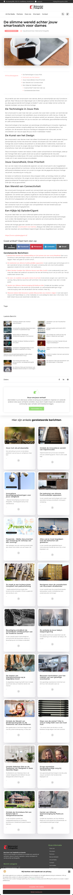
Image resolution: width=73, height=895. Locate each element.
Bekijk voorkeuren (36, 892)
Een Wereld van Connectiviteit (33, 82)
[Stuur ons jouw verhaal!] (36, 391)
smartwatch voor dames (27, 227)
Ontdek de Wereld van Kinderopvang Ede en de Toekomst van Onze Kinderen (18, 722)
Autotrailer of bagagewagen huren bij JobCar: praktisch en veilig (23, 348)
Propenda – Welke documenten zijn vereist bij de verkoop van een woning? (19, 540)
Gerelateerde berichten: (32, 90)
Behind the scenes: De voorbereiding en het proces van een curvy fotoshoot (34, 255)
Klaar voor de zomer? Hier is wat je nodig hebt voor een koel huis (53, 722)
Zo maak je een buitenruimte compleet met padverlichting (18, 585)
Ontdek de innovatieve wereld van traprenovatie (53, 449)
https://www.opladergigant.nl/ (16, 235)
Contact (45, 14)
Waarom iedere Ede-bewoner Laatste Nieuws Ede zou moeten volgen (31, 293)
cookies (32, 878)
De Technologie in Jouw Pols (32, 74)
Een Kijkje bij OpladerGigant (32, 85)
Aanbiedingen (11, 31)
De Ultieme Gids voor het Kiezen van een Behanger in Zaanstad (57, 361)
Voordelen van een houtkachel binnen (55, 322)
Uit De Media (10, 14)
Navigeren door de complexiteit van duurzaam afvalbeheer (53, 585)
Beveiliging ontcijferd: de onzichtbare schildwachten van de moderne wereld (19, 631)
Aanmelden (52, 865)
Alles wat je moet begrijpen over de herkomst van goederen (51, 540)
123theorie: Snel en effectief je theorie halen (57, 348)
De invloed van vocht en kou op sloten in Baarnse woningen (56, 335)
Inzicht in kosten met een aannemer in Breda (57, 354)
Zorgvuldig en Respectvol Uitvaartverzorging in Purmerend (23, 335)
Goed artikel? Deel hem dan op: (34, 88)
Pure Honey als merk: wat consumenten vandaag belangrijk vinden (23, 362)
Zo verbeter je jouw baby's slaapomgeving (51, 631)
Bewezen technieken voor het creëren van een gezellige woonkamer (52, 677)
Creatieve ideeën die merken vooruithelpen (22, 322)
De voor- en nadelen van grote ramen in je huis (23, 278)
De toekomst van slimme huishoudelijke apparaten (25, 263)
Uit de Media (53, 859)
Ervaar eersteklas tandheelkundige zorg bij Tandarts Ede (50, 768)
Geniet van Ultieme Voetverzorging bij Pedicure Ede (25, 285)
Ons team (36, 14)
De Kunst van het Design (31, 77)
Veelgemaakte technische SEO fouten (56, 328)
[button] (69, 872)
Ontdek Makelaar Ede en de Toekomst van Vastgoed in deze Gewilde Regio (19, 768)
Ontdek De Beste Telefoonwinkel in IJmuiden (23, 341)
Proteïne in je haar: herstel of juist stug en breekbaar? (56, 341)
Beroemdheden (53, 857)
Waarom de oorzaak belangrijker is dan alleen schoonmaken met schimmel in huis (18, 354)
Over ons (28, 14)
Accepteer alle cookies (36, 887)
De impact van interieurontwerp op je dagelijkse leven (15, 677)
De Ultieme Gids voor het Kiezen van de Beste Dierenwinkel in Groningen (24, 367)
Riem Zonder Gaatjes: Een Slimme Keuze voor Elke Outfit (27, 270)
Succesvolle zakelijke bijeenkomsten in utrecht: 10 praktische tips (24, 328)
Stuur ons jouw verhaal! (36, 397)
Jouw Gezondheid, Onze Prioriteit (34, 80)
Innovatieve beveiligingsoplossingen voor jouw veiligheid (18, 495)
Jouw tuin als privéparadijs (17, 448)
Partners (20, 14)
